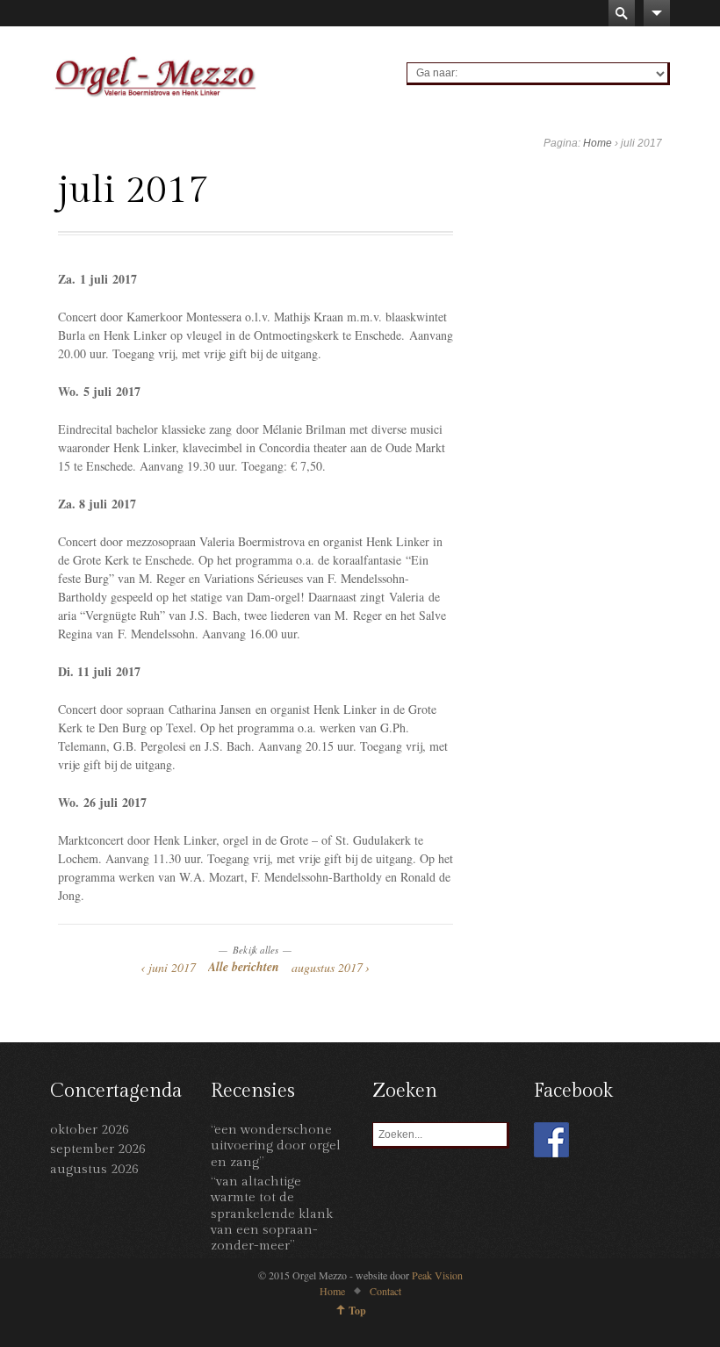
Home (597, 143)
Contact (385, 1291)
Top (357, 1310)
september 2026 (98, 1149)
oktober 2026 (89, 1129)
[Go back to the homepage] (155, 75)
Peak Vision (437, 1275)
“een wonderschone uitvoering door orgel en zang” (276, 1146)
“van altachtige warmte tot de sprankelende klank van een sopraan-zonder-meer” (272, 1213)
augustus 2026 (94, 1169)
